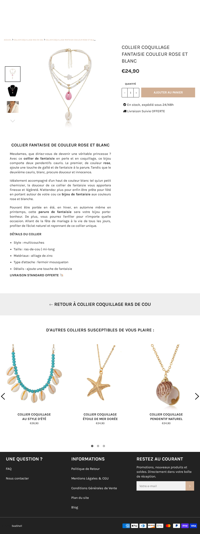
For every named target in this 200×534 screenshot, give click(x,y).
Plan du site (80, 498)
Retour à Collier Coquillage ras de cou (102, 304)
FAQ (9, 469)
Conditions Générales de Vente (94, 488)
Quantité (130, 84)
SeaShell (17, 525)
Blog (74, 507)
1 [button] (92, 446)
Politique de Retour (85, 469)
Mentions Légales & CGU (90, 478)
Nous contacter (17, 478)
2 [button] (98, 446)
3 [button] (104, 446)
